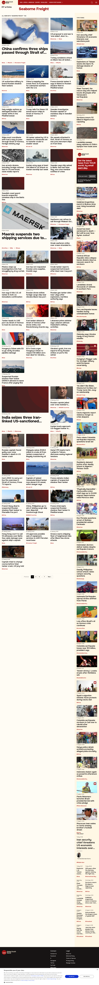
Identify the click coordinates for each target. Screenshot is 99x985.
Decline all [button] (87, 976)
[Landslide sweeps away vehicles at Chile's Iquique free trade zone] (87, 138)
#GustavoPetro (81, 444)
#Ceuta (79, 419)
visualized (44, 2)
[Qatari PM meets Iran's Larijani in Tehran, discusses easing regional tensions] (61, 447)
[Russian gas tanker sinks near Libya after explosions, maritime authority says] (61, 289)
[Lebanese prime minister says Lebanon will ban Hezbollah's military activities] (61, 317)
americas (31, 2)
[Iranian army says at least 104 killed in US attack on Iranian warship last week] (37, 162)
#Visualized (88, 921)
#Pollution (53, 224)
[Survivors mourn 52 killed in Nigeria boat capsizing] (87, 113)
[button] (33, 982)
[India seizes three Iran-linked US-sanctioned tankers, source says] (25, 409)
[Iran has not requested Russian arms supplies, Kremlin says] (37, 263)
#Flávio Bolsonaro (82, 806)
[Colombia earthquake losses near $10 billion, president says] (87, 642)
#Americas (53, 39)
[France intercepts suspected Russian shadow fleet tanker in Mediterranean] (61, 503)
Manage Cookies (70, 963)
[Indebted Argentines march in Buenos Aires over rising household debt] (87, 199)
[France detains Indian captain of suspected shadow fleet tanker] (61, 475)
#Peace (18, 248)
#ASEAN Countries (64, 407)
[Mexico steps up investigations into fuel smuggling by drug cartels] (13, 263)
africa (25, 2)
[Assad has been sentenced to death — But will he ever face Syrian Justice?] (87, 226)
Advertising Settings (51, 979)
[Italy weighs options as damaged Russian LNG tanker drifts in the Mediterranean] (13, 106)
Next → (50, 576)
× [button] (97, 969)
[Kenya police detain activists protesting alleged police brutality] (87, 743)
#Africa (4, 118)
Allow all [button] (72, 976)
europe (37, 2)
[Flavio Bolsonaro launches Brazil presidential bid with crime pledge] (87, 793)
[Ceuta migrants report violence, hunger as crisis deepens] (87, 409)
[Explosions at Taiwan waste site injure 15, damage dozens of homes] (87, 59)
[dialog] (49, 976)
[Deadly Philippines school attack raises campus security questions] (87, 566)
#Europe (79, 368)
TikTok (52, 963)
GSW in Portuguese (55, 2)
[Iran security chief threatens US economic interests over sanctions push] (87, 32)
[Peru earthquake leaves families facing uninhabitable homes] (87, 305)
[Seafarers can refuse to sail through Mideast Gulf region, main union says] (61, 214)
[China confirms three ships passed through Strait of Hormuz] (25, 40)
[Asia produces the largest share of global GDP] (91, 915)
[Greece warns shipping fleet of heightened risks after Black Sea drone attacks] (61, 531)
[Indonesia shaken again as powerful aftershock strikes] (87, 768)
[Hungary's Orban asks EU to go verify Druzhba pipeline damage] (13, 345)
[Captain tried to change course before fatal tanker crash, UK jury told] (13, 558)
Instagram (53, 960)
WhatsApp (53, 967)
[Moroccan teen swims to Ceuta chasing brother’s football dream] (87, 820)
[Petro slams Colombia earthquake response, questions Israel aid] (87, 433)
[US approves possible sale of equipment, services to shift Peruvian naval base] (37, 531)
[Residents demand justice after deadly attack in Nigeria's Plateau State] (87, 459)
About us (68, 953)
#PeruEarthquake (82, 316)
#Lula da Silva (81, 628)
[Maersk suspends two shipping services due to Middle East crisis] (25, 226)
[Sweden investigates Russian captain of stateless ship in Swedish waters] (61, 106)
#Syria (78, 238)
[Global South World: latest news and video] (9, 2)
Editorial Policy (70, 956)
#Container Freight (20, 62)
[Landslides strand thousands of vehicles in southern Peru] (87, 281)
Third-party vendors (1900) (37, 975)
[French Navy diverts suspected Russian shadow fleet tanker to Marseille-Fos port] (13, 503)
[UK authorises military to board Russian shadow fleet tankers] (13, 78)
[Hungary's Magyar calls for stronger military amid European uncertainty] (87, 356)
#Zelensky (80, 341)
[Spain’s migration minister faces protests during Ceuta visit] (87, 691)
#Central (4, 90)
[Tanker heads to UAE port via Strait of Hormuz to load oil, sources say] (13, 317)
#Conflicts (53, 90)
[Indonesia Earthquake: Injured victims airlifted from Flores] (87, 592)
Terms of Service (71, 958)
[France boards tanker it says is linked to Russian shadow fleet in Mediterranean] (61, 78)
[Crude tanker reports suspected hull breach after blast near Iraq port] (61, 263)
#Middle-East (80, 44)
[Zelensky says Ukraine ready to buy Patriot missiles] (87, 330)
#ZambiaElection (81, 678)
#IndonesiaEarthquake (82, 552)
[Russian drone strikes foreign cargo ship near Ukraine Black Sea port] (37, 289)
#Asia (3, 62)
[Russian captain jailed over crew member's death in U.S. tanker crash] (61, 397)
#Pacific (10, 62)
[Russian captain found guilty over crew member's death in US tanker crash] (13, 447)
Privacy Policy (70, 960)
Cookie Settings (24, 980)
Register (92, 176)
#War (11, 248)
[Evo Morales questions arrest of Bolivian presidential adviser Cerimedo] (87, 515)
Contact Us (53, 953)
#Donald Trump (81, 395)
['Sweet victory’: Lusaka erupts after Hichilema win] (87, 667)
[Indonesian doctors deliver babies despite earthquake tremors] (87, 541)
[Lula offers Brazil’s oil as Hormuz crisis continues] (87, 617)
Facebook (53, 956)
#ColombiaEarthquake (82, 653)
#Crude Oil (29, 146)
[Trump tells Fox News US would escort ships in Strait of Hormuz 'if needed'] (37, 106)
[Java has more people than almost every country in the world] (91, 930)
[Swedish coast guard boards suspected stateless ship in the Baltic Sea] (13, 190)
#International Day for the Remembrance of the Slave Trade (91, 876)
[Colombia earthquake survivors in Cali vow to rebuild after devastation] (87, 717)
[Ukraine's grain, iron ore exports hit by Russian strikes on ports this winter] (61, 345)
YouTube (52, 965)
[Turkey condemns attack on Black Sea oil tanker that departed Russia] (61, 52)
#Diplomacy (18, 431)
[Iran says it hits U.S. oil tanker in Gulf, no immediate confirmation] (13, 289)
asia (21, 2)
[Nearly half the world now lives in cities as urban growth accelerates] (80, 930)
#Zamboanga (80, 578)
